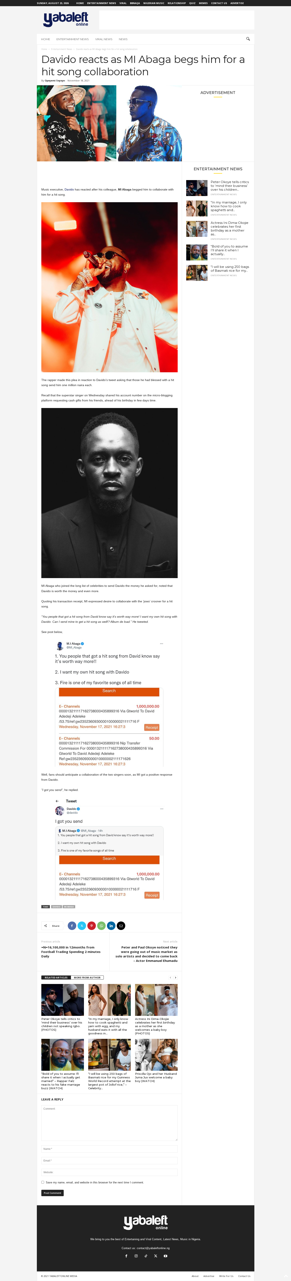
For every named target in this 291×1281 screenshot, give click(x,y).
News (123, 39)
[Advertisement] (176, 20)
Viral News (103, 39)
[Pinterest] (91, 925)
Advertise (237, 3)
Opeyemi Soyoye (55, 80)
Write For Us (226, 1276)
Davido (69, 189)
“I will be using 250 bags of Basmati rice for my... (230, 269)
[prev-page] (170, 977)
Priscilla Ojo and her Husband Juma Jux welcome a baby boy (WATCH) (156, 1077)
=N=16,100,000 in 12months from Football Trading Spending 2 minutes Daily (71, 951)
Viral (123, 3)
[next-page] (175, 977)
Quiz (192, 3)
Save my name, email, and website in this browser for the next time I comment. (95, 1182)
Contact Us (219, 3)
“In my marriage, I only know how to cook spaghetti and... (229, 206)
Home (80, 3)
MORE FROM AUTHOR (87, 977)
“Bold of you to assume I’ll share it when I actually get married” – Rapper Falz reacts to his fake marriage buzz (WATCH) (60, 1081)
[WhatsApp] (101, 925)
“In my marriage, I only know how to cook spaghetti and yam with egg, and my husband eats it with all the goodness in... (108, 1026)
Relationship (177, 3)
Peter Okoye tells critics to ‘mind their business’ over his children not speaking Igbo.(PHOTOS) (61, 1024)
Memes (203, 3)
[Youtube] (165, 1256)
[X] (82, 925)
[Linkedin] (111, 925)
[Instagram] (136, 1256)
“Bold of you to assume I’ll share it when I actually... (229, 250)
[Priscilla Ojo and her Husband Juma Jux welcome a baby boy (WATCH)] (156, 1055)
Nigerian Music (153, 3)
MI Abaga (69, 906)
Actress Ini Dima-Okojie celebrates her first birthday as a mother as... (229, 228)
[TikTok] (146, 1256)
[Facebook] (72, 925)
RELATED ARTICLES (56, 977)
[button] (248, 39)
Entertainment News (101, 3)
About (195, 1276)
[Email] (121, 925)
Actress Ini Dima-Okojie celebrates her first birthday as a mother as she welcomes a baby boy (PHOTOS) (155, 1026)
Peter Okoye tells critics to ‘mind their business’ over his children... (230, 186)
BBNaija (135, 3)
